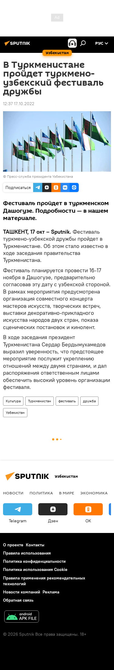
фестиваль (67, 401)
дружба (89, 401)
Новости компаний (21, 592)
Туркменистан (39, 401)
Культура (13, 401)
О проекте (13, 545)
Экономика (94, 493)
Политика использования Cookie (35, 569)
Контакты (35, 545)
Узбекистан (15, 412)
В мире (66, 493)
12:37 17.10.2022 (18, 103)
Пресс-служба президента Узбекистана (40, 176)
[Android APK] (21, 617)
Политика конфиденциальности (34, 561)
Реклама (51, 592)
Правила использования (27, 553)
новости (13, 493)
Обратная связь (18, 600)
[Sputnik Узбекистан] (18, 45)
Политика (41, 493)
